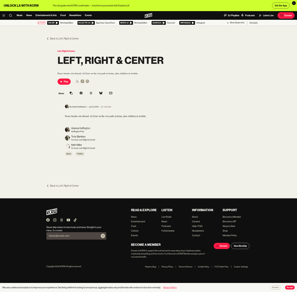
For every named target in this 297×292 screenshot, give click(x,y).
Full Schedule (167, 230)
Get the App (281, 5)
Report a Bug (150, 267)
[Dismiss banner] (294, 3)
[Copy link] (71, 93)
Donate (288, 15)
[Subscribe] (103, 236)
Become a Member (232, 216)
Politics (80, 154)
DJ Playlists (233, 15)
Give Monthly (240, 246)
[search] (11, 15)
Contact (196, 235)
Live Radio (166, 216)
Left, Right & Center (66, 51)
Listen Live (268, 15)
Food (63, 15)
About (195, 216)
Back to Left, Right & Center (64, 38)
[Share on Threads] (91, 93)
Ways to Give (229, 226)
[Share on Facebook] (81, 93)
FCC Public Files (220, 267)
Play (66, 81)
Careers (196, 221)
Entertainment (138, 221)
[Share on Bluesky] (100, 93)
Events (88, 15)
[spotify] (87, 82)
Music (20, 15)
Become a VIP (229, 221)
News (29, 15)
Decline (275, 287)
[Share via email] (110, 93)
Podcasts (250, 15)
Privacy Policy (166, 267)
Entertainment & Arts (46, 15)
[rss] (77, 82)
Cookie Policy (202, 267)
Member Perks (230, 235)
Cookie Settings (241, 267)
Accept (290, 287)
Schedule (254, 23)
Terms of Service (184, 267)
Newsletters (75, 15)
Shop (225, 230)
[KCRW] (51, 214)
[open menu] (4, 15)
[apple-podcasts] (82, 82)
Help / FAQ (197, 226)
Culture (134, 230)
